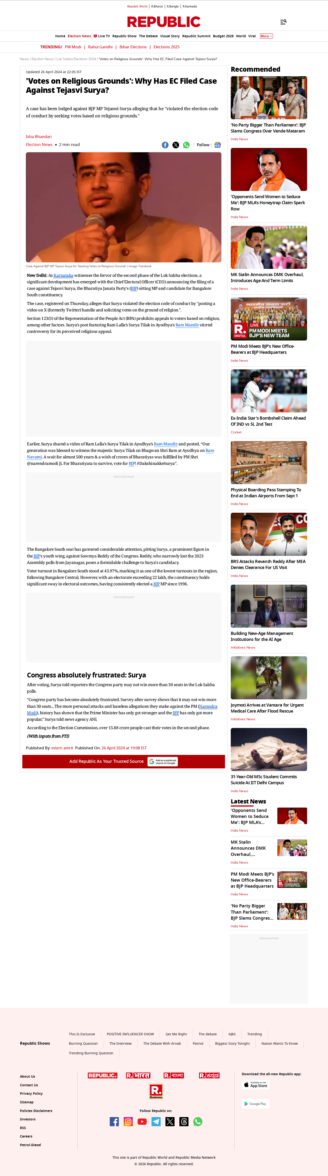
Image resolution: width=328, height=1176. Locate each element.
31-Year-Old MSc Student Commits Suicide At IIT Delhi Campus (264, 780)
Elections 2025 (167, 47)
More (265, 36)
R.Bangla (173, 6)
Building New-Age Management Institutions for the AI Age (262, 636)
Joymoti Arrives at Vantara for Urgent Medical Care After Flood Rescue (267, 708)
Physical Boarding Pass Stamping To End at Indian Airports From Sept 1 (266, 493)
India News (239, 139)
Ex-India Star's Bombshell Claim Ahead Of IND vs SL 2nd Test (268, 421)
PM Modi (73, 47)
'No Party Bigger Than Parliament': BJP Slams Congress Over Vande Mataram (268, 128)
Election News (39, 145)
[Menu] (281, 22)
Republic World (137, 6)
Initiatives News (243, 647)
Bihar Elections (133, 47)
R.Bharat (157, 6)
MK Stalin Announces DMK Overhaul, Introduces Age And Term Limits (267, 278)
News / (25, 59)
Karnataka (63, 275)
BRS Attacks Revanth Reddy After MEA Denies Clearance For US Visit (268, 564)
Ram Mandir (187, 325)
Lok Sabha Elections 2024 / (77, 59)
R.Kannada (190, 6)
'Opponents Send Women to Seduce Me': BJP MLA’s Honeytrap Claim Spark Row (268, 203)
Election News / (43, 59)
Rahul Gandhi (100, 47)
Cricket (236, 432)
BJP (134, 288)
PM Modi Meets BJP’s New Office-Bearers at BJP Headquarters (263, 349)
